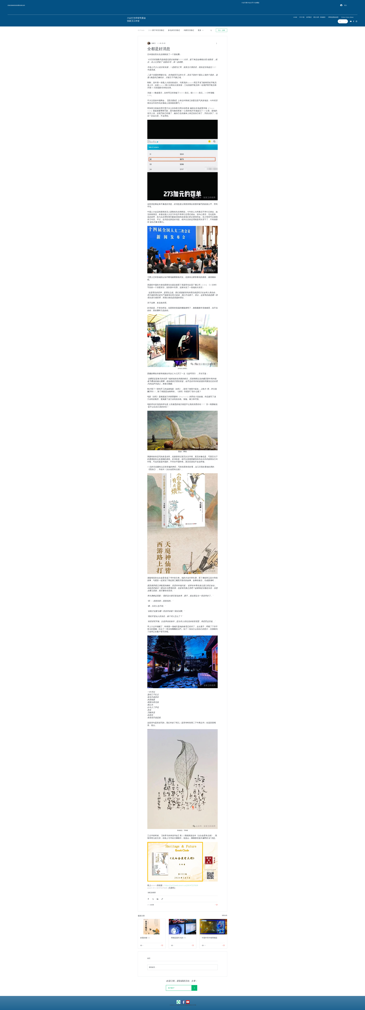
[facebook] (354, 21)
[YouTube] (188, 1002)
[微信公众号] (178, 1002)
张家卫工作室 (133, 21)
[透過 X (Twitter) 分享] (153, 899)
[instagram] (356, 21)
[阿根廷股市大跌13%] (182, 926)
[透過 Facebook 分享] (148, 899)
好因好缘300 (145, 938)
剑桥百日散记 (189, 30)
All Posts (141, 30)
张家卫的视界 (152, 892)
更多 (199, 30)
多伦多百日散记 (174, 30)
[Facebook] (183, 1002)
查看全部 (224, 915)
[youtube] (351, 21)
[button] (211, 30)
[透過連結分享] (162, 899)
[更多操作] (216, 43)
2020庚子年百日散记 (156, 30)
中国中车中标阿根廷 (209, 938)
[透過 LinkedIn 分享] (157, 899)
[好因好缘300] (151, 926)
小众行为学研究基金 (136, 18)
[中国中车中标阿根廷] (213, 926)
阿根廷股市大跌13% (178, 938)
